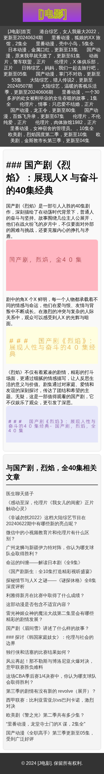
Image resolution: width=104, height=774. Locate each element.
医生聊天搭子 (20, 493)
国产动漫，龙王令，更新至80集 (43, 110)
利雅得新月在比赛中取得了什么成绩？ (45, 595)
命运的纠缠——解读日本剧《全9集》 (44, 562)
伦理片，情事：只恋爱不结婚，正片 (57, 104)
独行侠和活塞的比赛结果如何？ (38, 652)
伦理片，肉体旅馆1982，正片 (65, 122)
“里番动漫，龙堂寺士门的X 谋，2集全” (45, 724)
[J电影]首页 (19, 31)
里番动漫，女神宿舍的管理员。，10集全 (52, 128)
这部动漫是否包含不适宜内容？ (38, 604)
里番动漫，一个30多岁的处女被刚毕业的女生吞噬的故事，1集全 (53, 98)
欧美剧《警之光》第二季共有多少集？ (45, 715)
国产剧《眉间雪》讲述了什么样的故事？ (47, 628)
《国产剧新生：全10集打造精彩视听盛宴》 (50, 571)
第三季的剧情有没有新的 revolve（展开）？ (51, 691)
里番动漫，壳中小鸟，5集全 (65, 43)
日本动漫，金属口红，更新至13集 (43, 49)
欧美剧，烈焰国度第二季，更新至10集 (47, 134)
